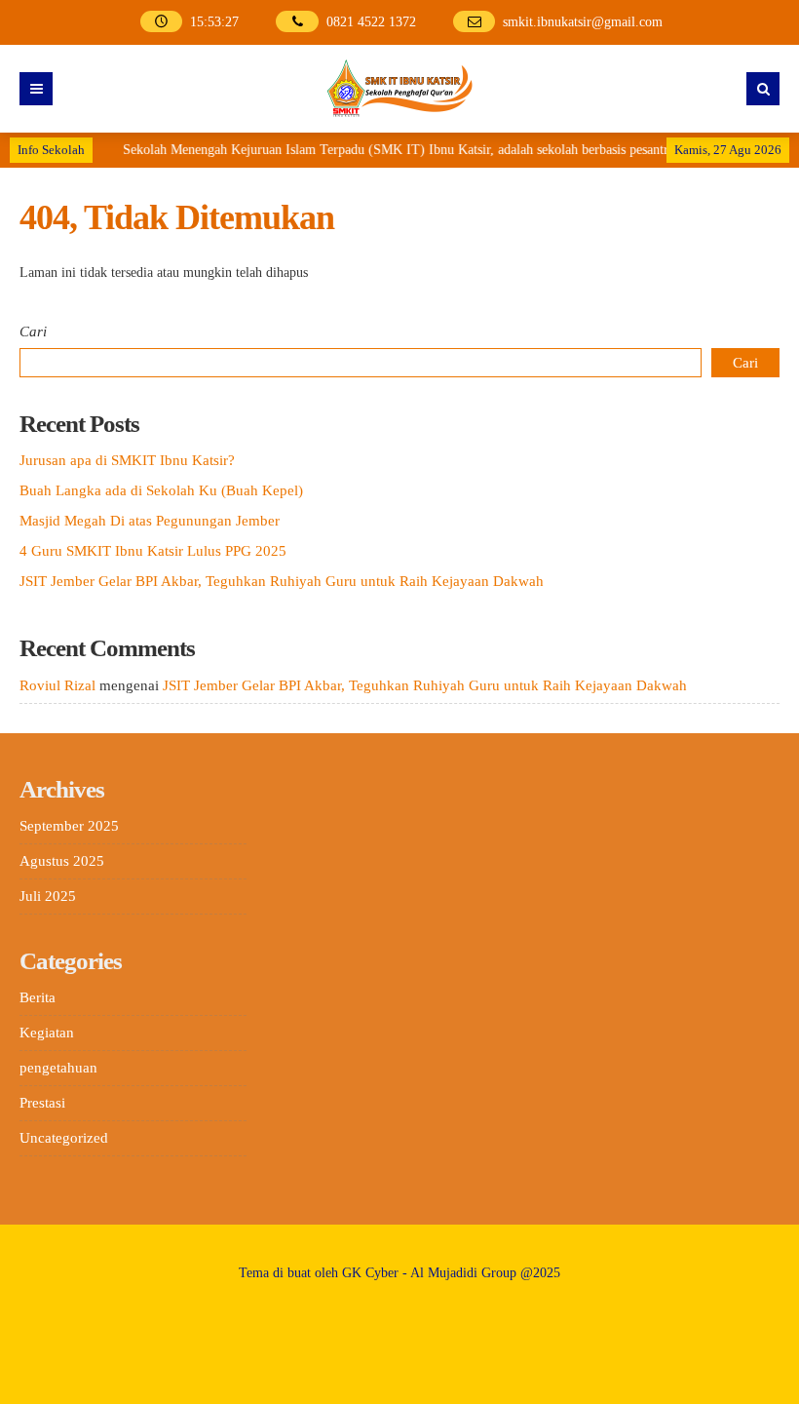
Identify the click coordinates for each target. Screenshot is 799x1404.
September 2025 (69, 826)
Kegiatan (46, 1032)
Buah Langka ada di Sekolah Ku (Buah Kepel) (161, 490)
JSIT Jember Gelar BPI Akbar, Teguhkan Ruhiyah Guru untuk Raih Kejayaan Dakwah (281, 581)
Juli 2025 (47, 896)
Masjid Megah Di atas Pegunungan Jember (149, 520)
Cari (33, 331)
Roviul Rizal (57, 685)
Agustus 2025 (61, 861)
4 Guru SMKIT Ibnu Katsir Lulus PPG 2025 (152, 551)
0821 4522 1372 (371, 22)
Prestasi (42, 1103)
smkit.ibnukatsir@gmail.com (583, 22)
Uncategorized (63, 1138)
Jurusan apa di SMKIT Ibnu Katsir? (127, 460)
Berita (37, 997)
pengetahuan (58, 1067)
